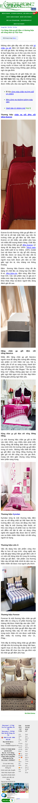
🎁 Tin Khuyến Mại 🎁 (21, 755)
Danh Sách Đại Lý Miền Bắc (27, 738)
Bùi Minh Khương (30, 713)
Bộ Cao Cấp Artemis (13, 20)
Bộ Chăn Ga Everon (29, 13)
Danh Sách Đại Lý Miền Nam (27, 747)
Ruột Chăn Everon (13, 17)
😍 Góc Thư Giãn (20, 769)
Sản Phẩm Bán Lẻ (26, 20)
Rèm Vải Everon (19, 24)
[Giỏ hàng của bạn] (35, 15)
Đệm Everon (6, 13)
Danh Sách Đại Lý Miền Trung (27, 757)
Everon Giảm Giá (16, 13)
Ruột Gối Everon (25, 17)
